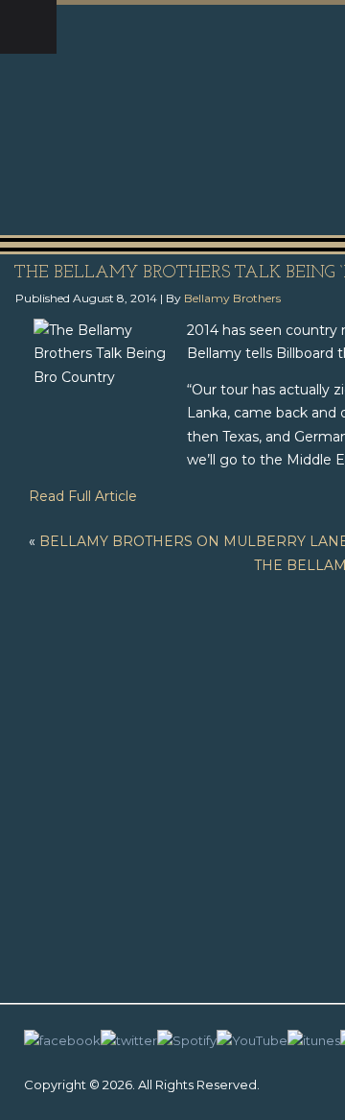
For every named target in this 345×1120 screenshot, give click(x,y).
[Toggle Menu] (28, 27)
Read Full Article (83, 496)
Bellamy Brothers (232, 298)
